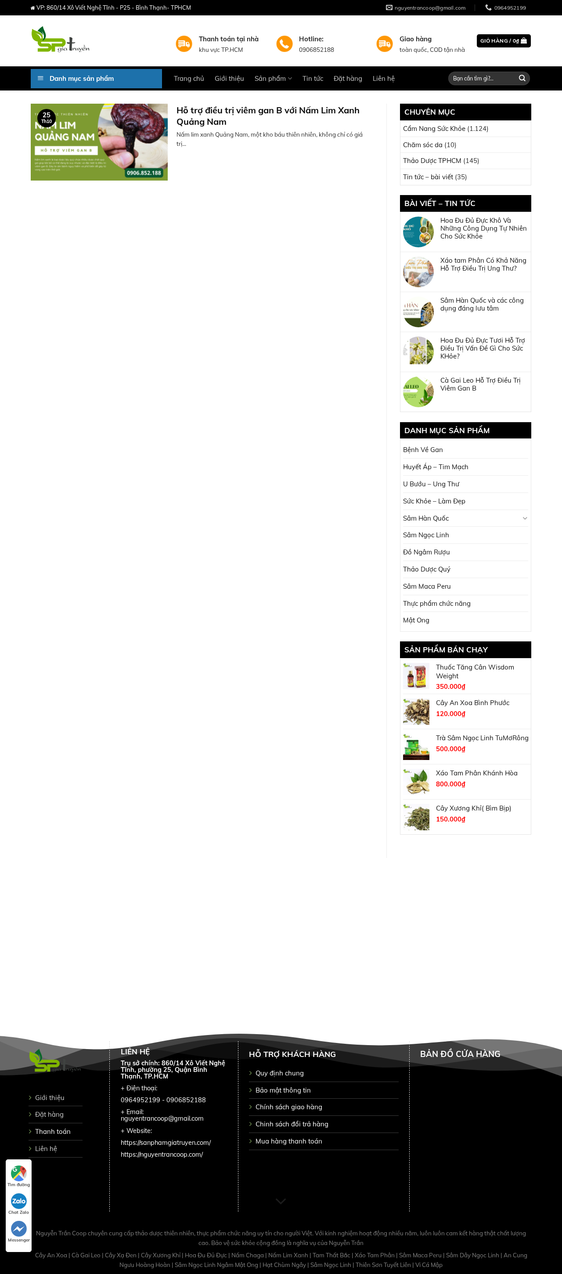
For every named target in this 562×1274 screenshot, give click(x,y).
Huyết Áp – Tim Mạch (435, 467)
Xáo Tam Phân (375, 1255)
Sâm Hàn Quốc (426, 518)
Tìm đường (18, 1184)
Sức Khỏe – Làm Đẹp (434, 501)
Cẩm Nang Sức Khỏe (434, 128)
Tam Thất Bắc (332, 1255)
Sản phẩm (270, 78)
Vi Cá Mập (429, 1264)
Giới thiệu (229, 78)
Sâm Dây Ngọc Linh (473, 1255)
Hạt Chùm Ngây (285, 1264)
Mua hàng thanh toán (289, 1141)
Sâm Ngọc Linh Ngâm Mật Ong (217, 1264)
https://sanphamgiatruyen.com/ (166, 1143)
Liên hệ (384, 78)
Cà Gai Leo (87, 1255)
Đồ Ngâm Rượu (426, 552)
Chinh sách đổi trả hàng (292, 1124)
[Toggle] (525, 518)
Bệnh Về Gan (423, 449)
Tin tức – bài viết (428, 177)
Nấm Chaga (248, 1255)
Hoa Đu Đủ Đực (206, 1255)
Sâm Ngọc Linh (426, 535)
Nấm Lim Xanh (289, 1255)
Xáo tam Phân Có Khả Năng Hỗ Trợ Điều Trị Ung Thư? (483, 264)
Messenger (19, 1240)
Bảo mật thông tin (283, 1090)
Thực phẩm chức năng (437, 603)
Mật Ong (416, 620)
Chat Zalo (18, 1212)
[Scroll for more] (281, 1201)
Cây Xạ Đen (121, 1255)
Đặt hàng (348, 78)
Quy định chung (280, 1073)
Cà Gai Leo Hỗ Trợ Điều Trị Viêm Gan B (480, 384)
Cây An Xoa (51, 1255)
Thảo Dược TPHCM (432, 160)
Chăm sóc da (423, 145)
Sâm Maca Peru (427, 586)
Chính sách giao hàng (289, 1107)
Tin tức (313, 78)
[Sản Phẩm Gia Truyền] (96, 40)
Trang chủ (189, 78)
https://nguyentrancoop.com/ (162, 1154)
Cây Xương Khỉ (161, 1255)
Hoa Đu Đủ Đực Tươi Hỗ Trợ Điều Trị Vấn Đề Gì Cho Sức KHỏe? (482, 348)
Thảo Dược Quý (426, 569)
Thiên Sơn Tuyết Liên (384, 1264)
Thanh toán (53, 1131)
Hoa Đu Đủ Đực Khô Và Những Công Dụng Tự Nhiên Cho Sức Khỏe (483, 228)
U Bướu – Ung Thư (431, 484)
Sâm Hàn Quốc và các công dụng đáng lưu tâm (482, 304)
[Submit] (522, 78)
